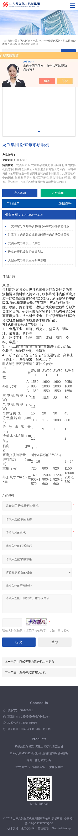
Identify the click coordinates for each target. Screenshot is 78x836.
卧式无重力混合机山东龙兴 (36, 661)
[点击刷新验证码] (36, 621)
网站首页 (25, 40)
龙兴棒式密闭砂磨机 (32, 672)
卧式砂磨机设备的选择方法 (25, 251)
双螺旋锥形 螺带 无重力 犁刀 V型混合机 (39, 746)
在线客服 (58, 193)
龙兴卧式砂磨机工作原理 (24, 243)
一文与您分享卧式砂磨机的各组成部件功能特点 (38, 226)
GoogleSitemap (61, 828)
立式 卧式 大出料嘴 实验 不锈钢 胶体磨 (39, 767)
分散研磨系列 (52, 40)
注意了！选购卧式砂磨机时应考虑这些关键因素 (38, 234)
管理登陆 (43, 828)
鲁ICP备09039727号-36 (39, 823)
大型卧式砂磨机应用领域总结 (27, 260)
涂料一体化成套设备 (39, 760)
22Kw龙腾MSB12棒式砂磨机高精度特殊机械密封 (39, 753)
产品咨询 (20, 193)
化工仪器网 (28, 828)
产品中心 (38, 40)
